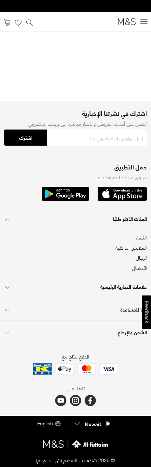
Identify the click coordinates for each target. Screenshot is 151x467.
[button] (91, 423)
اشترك (25, 137)
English (45, 423)
